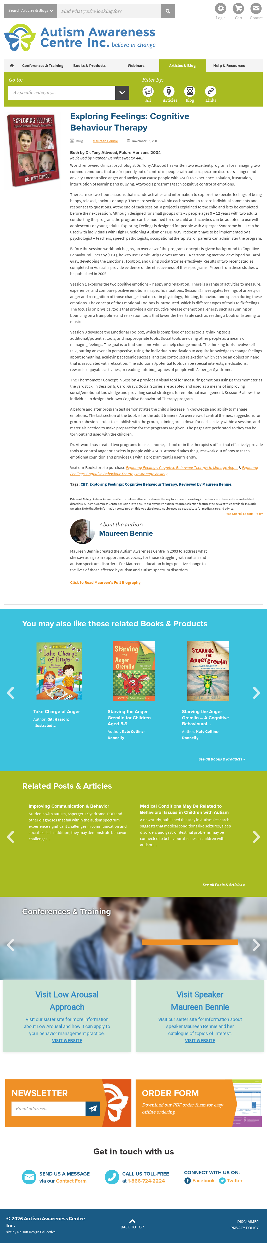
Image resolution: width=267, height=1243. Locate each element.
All (148, 100)
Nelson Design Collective (36, 1231)
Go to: (15, 80)
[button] (67, 1016)
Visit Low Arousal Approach (67, 1001)
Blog (190, 100)
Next (256, 693)
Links (210, 100)
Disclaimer (248, 1221)
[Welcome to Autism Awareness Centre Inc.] (12, 65)
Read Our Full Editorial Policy (244, 514)
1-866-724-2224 (146, 1181)
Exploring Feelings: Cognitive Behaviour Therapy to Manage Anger (182, 467)
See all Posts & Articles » (224, 884)
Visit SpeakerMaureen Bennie (200, 1001)
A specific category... (34, 93)
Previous (10, 693)
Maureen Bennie (105, 141)
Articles (169, 100)
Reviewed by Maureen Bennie (205, 484)
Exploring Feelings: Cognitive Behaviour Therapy (133, 484)
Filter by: (152, 80)
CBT (84, 484)
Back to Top (132, 1227)
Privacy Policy (244, 1227)
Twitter (234, 1181)
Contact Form (71, 1181)
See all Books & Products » (221, 759)
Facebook (203, 1181)
